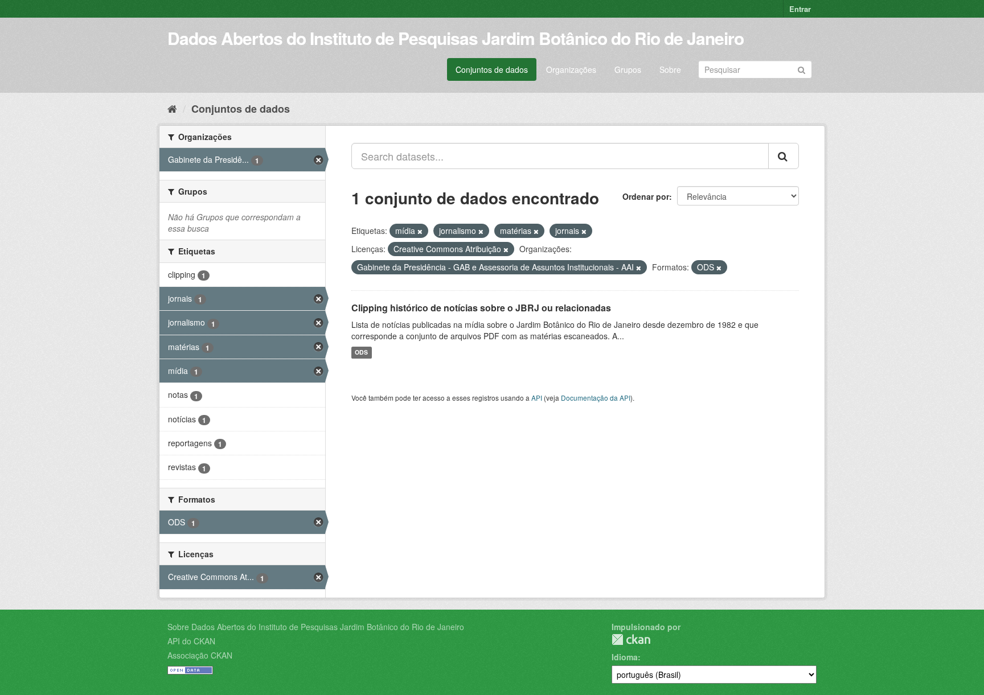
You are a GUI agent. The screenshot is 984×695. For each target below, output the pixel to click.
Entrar (800, 8)
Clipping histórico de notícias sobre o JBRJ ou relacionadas (481, 307)
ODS (361, 352)
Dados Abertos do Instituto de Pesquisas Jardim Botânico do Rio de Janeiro (455, 38)
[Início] (172, 108)
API (536, 397)
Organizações (571, 69)
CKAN (631, 639)
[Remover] (420, 231)
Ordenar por (645, 196)
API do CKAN (191, 641)
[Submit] (801, 68)
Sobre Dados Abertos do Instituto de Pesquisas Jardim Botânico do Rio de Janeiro (315, 626)
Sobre (670, 69)
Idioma (625, 657)
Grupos (627, 69)
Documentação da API (595, 397)
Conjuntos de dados (492, 69)
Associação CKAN (199, 655)
